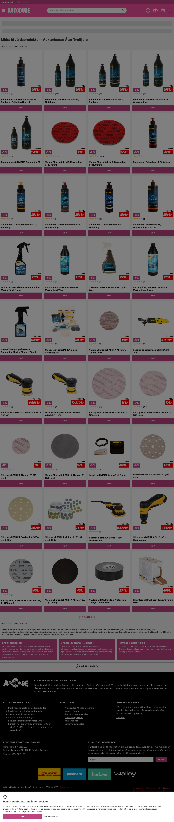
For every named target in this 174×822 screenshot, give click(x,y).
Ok (22, 816)
